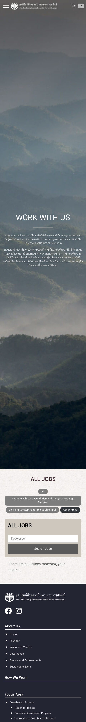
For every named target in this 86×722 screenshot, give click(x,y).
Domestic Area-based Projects (32, 713)
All (43, 491)
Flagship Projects (24, 708)
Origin (13, 634)
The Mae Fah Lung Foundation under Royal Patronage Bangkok (43, 500)
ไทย (74, 6)
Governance (17, 654)
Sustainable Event (20, 667)
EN (81, 6)
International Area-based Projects (34, 718)
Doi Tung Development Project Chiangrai (32, 510)
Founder (15, 641)
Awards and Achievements (25, 660)
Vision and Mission (21, 647)
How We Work (16, 678)
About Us (12, 626)
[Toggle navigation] (6, 6)
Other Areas (70, 510)
